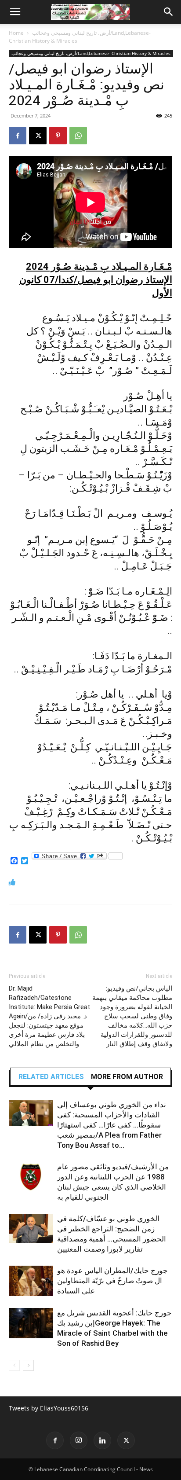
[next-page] (28, 1365)
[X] (38, 135)
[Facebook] (17, 135)
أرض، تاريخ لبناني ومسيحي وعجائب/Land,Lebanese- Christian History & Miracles (90, 53)
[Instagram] (78, 1440)
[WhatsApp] (78, 135)
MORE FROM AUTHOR (127, 1076)
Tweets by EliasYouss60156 (48, 1408)
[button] (15, 12)
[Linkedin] (102, 1440)
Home (16, 33)
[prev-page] (14, 1365)
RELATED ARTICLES (51, 1076)
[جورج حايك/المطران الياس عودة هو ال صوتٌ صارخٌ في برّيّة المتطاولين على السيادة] (31, 1281)
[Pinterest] (58, 135)
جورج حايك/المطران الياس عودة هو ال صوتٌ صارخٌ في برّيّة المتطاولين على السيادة (112, 1280)
